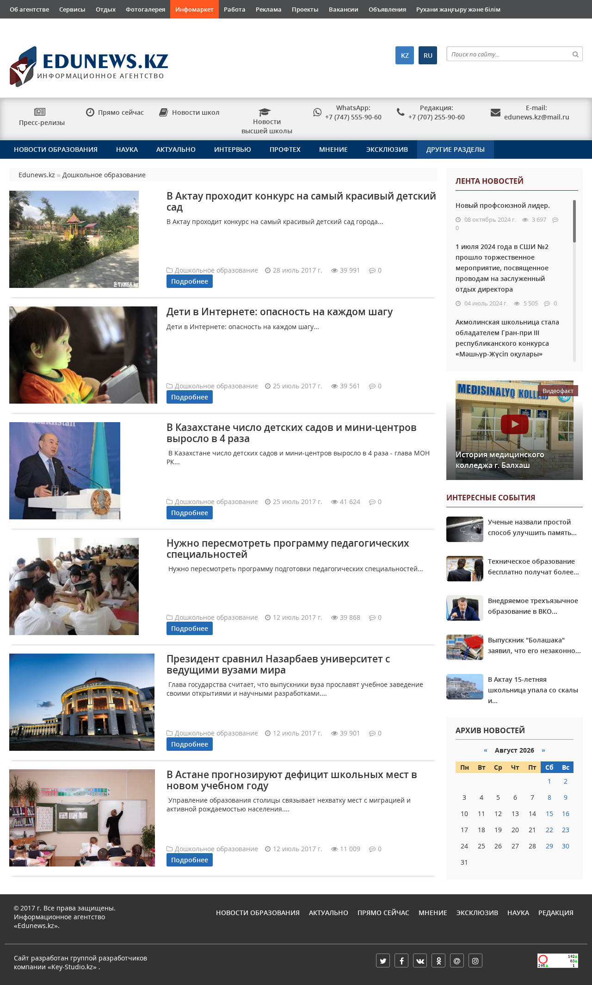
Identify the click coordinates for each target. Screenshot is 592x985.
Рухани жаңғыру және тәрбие (55, 28)
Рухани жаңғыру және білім (458, 9)
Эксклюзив (387, 149)
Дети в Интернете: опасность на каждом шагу (279, 311)
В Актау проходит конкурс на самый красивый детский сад (301, 201)
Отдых (106, 9)
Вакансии (343, 9)
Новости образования (56, 149)
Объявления (387, 9)
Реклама (269, 9)
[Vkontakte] (420, 960)
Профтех (285, 149)
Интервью (232, 149)
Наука (127, 149)
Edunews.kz (86, 63)
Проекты (305, 9)
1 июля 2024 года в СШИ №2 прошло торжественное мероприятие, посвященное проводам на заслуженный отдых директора (502, 267)
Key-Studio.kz (72, 966)
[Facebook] (401, 960)
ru (428, 55)
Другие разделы (455, 149)
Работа (235, 9)
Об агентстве (29, 9)
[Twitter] (383, 960)
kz (405, 55)
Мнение (333, 149)
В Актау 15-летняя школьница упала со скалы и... (533, 690)
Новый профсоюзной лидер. (503, 205)
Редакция (556, 912)
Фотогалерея (145, 9)
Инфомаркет (194, 9)
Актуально (176, 149)
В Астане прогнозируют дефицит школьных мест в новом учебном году (291, 780)
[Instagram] (475, 960)
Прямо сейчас (383, 912)
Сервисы (72, 9)
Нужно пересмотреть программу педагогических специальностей (287, 548)
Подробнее (189, 281)
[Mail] (457, 960)
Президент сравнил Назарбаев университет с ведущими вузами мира (278, 664)
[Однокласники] (438, 960)
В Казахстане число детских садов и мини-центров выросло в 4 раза (291, 432)
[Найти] (575, 54)
